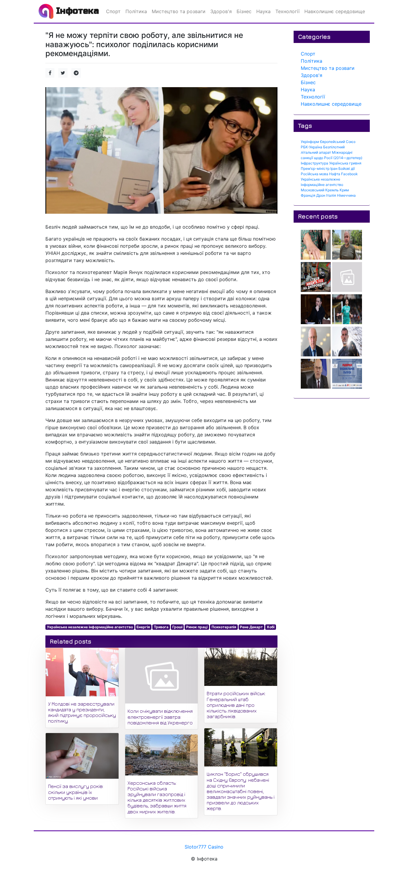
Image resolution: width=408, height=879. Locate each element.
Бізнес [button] (244, 11)
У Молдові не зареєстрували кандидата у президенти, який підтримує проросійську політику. (82, 712)
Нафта (334, 174)
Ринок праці (197, 627)
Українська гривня (345, 163)
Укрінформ (310, 141)
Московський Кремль (320, 190)
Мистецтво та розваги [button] (178, 11)
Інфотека (76, 10)
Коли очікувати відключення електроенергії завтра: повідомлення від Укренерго (160, 716)
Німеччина (346, 195)
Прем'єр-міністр (315, 168)
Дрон (320, 195)
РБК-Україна (311, 147)
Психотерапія (223, 627)
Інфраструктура (314, 163)
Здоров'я (311, 75)
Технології (313, 97)
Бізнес (308, 82)
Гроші (177, 627)
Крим (344, 190)
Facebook (349, 174)
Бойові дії (346, 168)
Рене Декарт (251, 627)
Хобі (270, 627)
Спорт (308, 54)
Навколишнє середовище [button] (334, 11)
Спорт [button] (113, 11)
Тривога (161, 627)
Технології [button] (287, 11)
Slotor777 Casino (204, 847)
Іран (334, 168)
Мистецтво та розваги (328, 68)
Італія (331, 195)
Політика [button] (136, 11)
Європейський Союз (337, 141)
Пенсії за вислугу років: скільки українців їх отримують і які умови (76, 791)
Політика (311, 61)
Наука (308, 90)
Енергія (143, 627)
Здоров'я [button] (221, 11)
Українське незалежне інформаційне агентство (90, 627)
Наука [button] (263, 11)
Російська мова (314, 174)
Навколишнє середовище (331, 104)
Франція (308, 195)
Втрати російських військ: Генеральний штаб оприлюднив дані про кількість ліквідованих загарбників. (236, 705)
